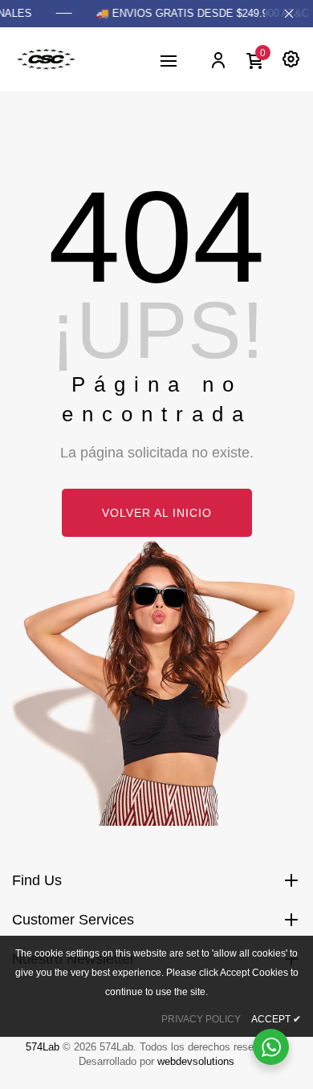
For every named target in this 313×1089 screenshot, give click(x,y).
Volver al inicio (157, 512)
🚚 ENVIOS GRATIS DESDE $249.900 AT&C (200, 13)
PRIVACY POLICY (201, 1019)
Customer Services (73, 920)
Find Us (37, 880)
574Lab (42, 1047)
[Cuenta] (217, 59)
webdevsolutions (195, 1061)
